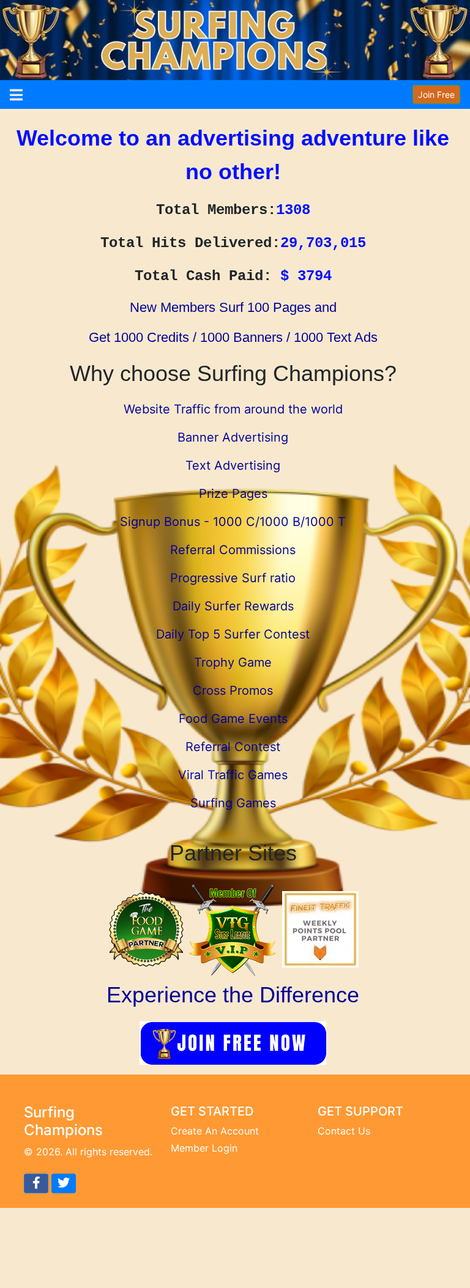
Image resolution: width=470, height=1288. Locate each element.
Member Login (204, 1148)
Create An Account (215, 1131)
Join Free (436, 94)
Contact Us (344, 1131)
